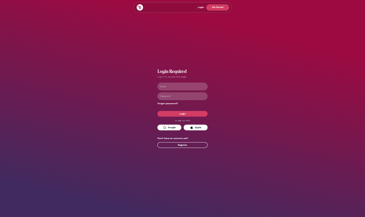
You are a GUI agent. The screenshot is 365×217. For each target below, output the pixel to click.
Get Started (217, 7)
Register (182, 145)
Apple (198, 127)
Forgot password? (167, 103)
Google (172, 127)
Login (201, 7)
